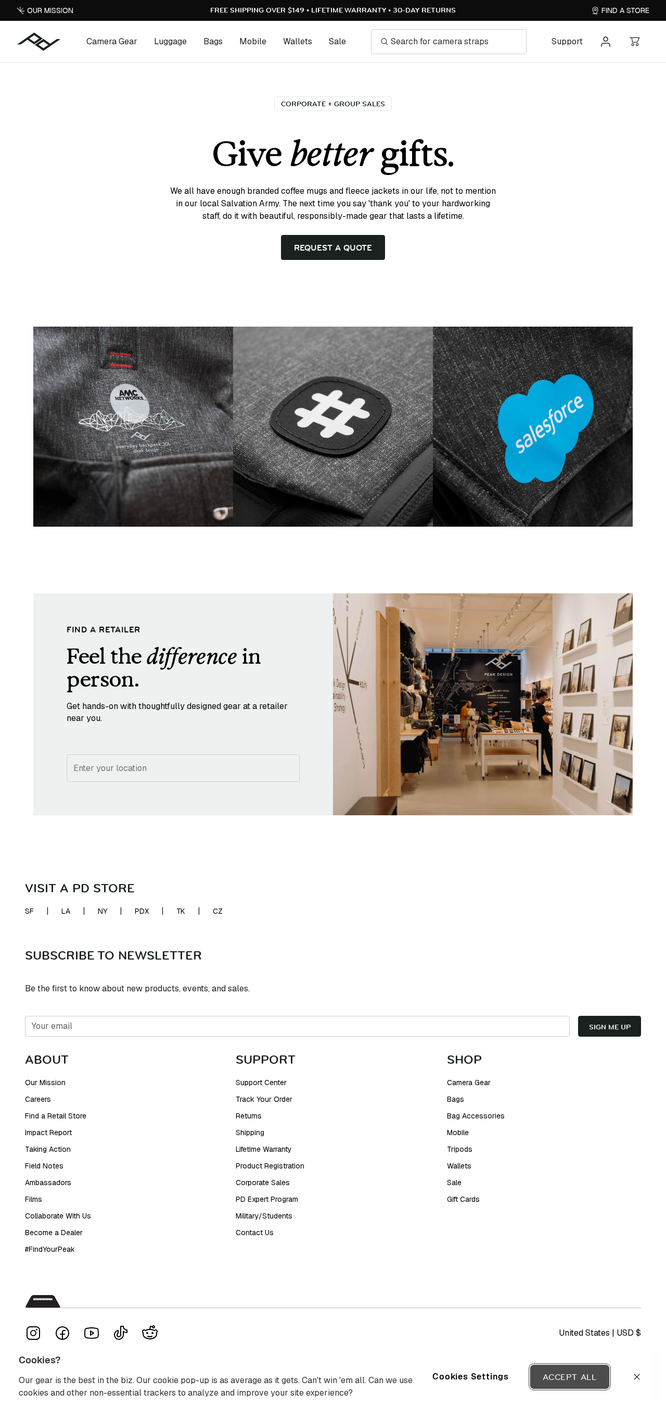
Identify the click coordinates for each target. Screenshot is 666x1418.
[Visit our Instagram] (33, 1333)
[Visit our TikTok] (120, 1333)
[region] (333, 1377)
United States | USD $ (600, 1332)
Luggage (170, 41)
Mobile (252, 41)
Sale (337, 41)
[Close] (636, 1376)
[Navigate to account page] (605, 42)
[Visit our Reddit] (150, 1333)
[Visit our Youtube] (91, 1333)
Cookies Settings (470, 1376)
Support (567, 41)
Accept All (570, 1377)
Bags (213, 41)
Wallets (297, 41)
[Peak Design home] (39, 42)
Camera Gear (111, 41)
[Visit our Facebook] (62, 1333)
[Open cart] (634, 42)
